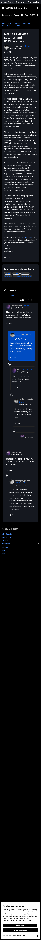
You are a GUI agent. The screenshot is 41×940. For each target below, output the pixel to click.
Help (4, 550)
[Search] (37, 8)
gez (18, 370)
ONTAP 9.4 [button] (25, 273)
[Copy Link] (20, 49)
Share (7, 257)
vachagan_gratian (17, 46)
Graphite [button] (8, 276)
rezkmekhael (16, 306)
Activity (5, 540)
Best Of (5, 553)
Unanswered (20, 544)
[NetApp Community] (14, 8)
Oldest (13, 295)
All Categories (7, 534)
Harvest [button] (7, 273)
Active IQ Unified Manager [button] (22, 276)
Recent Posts (7, 537)
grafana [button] (15, 273)
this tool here (26, 237)
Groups (5, 547)
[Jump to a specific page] (35, 300)
